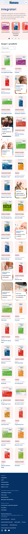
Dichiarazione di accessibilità (8, 527)
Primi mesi (4, 495)
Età (3, 46)
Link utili (13, 519)
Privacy (24, 522)
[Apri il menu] (26, 2)
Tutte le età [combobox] (5, 48)
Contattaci (4, 510)
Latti (2, 480)
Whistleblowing (13, 524)
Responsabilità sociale (7, 522)
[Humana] (14, 3)
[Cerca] (2, 2)
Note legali (17, 522)
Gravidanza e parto (6, 492)
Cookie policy (4, 524)
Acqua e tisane (5, 484)
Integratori (4, 477)
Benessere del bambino (7, 499)
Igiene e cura (4, 487)
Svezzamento (4, 482)
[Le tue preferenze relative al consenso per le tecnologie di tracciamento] (1, 400)
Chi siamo (3, 507)
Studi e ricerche (5, 519)
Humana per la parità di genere (9, 505)
